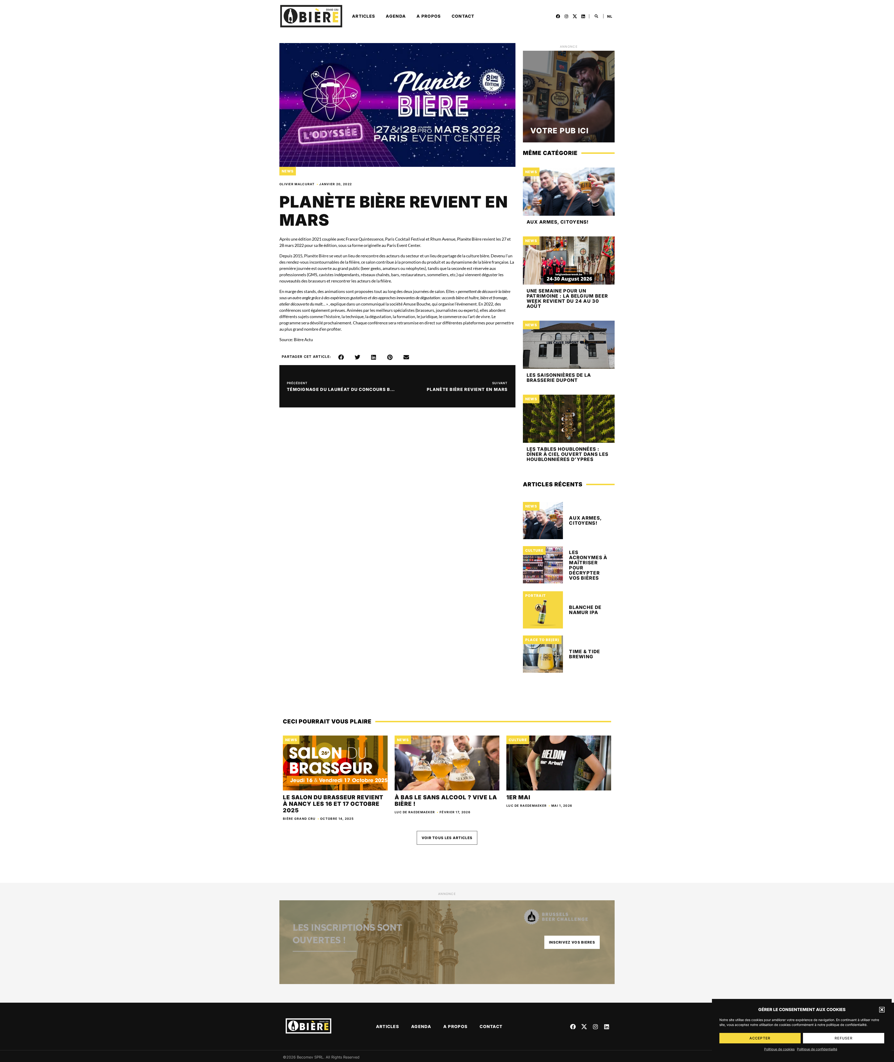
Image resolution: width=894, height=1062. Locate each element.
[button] (882, 1009)
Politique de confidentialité (817, 1049)
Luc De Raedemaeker (415, 812)
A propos (429, 16)
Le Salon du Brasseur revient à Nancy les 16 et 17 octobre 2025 (333, 804)
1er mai (519, 797)
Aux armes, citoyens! (558, 222)
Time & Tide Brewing (584, 654)
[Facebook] (558, 16)
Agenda (396, 16)
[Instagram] (566, 16)
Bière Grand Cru (299, 818)
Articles (363, 16)
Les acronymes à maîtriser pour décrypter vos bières (588, 565)
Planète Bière (316, 255)
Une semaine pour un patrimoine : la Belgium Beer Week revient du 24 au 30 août (567, 298)
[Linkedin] (583, 16)
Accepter (759, 1038)
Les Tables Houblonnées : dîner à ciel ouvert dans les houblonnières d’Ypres (567, 454)
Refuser (844, 1038)
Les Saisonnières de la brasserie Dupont (559, 377)
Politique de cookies (779, 1049)
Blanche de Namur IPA (585, 610)
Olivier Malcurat (297, 184)
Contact (463, 16)
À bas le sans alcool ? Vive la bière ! (446, 800)
